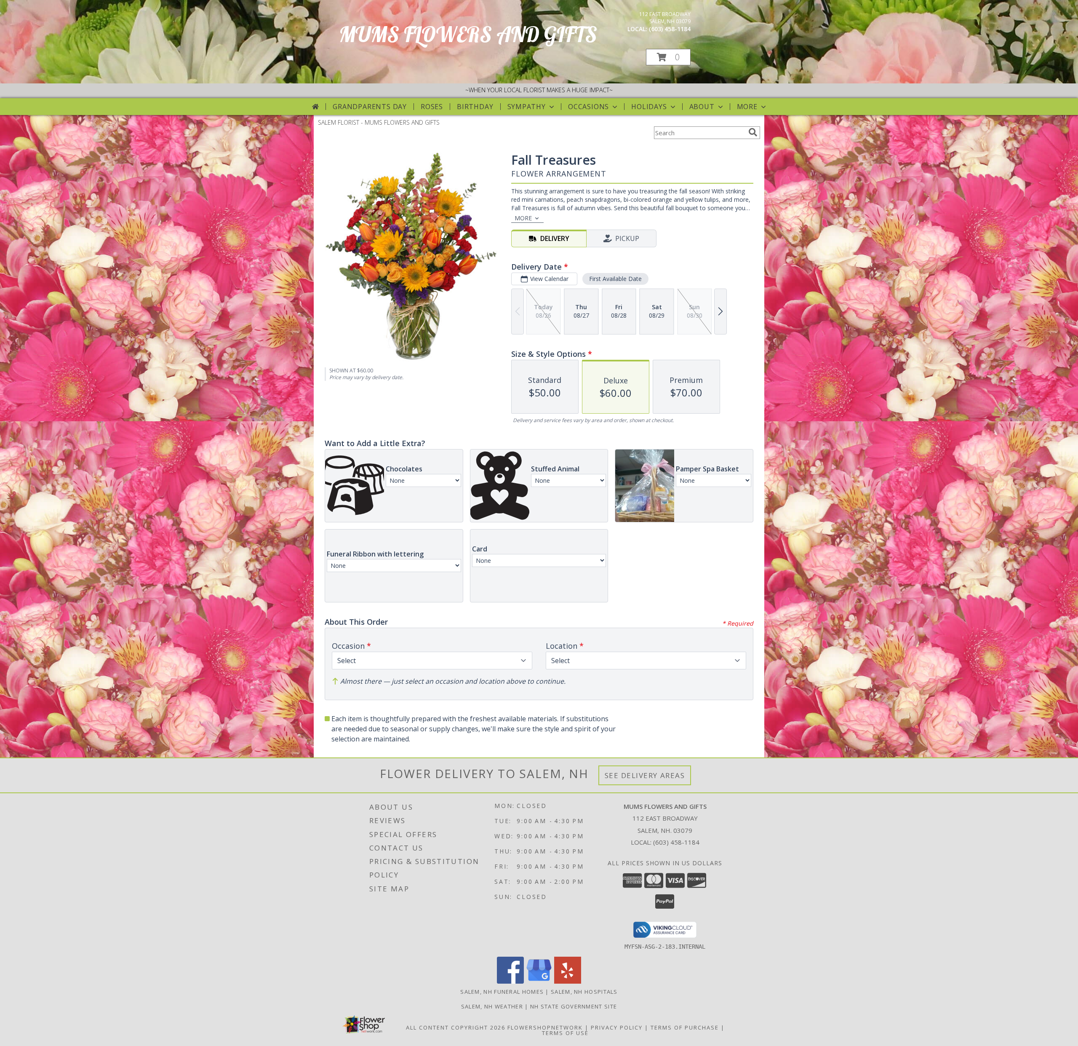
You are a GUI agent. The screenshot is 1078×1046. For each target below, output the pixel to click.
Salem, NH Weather (492, 1006)
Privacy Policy (617, 1027)
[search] (753, 132)
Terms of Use (565, 1033)
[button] (668, 57)
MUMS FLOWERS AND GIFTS (468, 34)
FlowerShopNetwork (545, 1027)
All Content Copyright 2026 (455, 1027)
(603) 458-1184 (670, 29)
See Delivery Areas (645, 775)
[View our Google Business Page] (539, 981)
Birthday (475, 106)
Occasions (588, 106)
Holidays (649, 106)
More (747, 106)
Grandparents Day (370, 106)
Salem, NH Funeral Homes (502, 991)
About (702, 106)
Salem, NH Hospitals (584, 991)
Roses (432, 106)
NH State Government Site (573, 1006)
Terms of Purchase (685, 1027)
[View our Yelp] (567, 981)
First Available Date (615, 279)
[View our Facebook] (510, 981)
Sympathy (526, 106)
